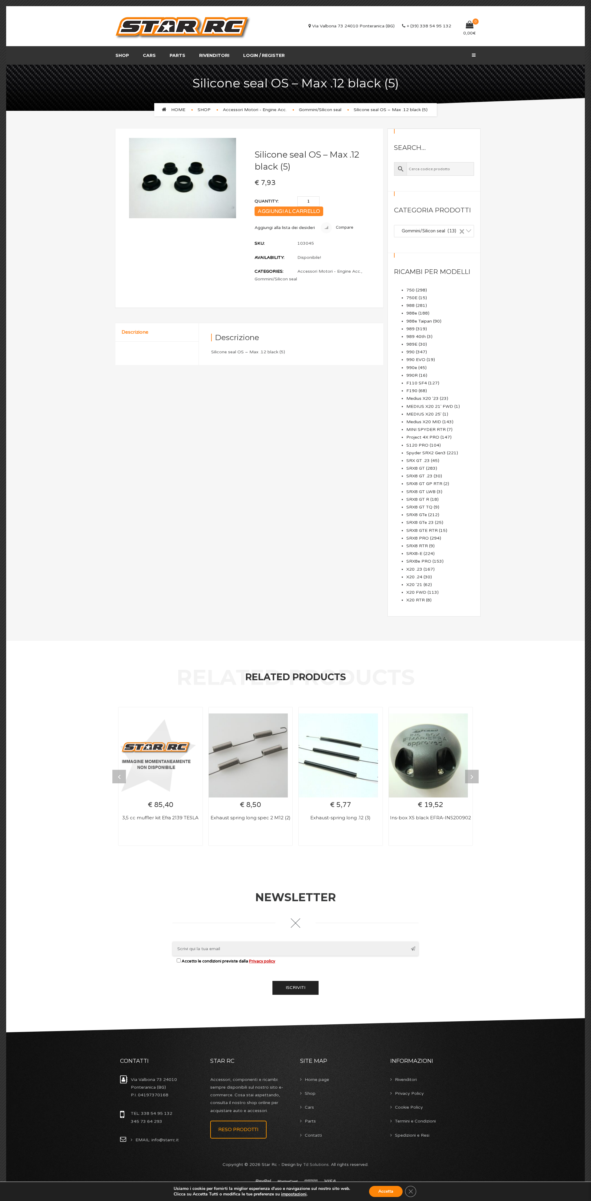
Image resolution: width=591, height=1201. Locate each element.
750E (411, 297)
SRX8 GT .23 (419, 476)
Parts (177, 55)
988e (411, 313)
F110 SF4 (416, 383)
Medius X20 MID (423, 421)
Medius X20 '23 (422, 398)
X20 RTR (415, 600)
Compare (344, 227)
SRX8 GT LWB (421, 491)
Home (178, 109)
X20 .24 (414, 577)
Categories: (269, 271)
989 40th (416, 336)
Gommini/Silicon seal (320, 109)
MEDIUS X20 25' (423, 414)
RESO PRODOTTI (238, 1130)
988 (410, 305)
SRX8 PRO (417, 538)
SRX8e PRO (418, 561)
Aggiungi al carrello (289, 211)
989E (411, 344)
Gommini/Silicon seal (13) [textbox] (431, 231)
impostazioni (294, 1194)
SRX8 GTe (416, 514)
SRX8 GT (415, 468)
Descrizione (135, 332)
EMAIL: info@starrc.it (157, 1140)
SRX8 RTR (417, 545)
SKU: (260, 243)
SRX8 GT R (417, 499)
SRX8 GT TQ (419, 507)
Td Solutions (316, 1164)
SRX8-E (414, 553)
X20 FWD (416, 592)
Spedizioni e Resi (412, 1135)
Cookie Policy (409, 1107)
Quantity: (267, 201)
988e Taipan (419, 321)
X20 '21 (414, 584)
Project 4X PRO (422, 437)
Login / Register (264, 55)
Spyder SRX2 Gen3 (426, 453)
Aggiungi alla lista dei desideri (285, 227)
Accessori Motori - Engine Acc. (255, 109)
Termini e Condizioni (415, 1121)
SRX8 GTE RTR (422, 530)
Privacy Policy (409, 1093)
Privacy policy (262, 961)
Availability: (269, 257)
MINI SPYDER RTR (426, 429)
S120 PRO (417, 445)
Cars (149, 55)
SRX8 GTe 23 (420, 522)
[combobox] (434, 231)
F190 (411, 390)
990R (412, 375)
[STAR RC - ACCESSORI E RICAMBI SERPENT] (183, 26)
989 (410, 328)
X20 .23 (414, 569)
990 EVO (415, 359)
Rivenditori (214, 55)
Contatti (313, 1135)
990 (410, 352)
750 (410, 290)
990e (411, 367)
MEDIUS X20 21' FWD (429, 406)
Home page (317, 1079)
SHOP (204, 109)
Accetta (385, 1191)
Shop (122, 55)
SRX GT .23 (418, 460)
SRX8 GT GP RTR (424, 483)
